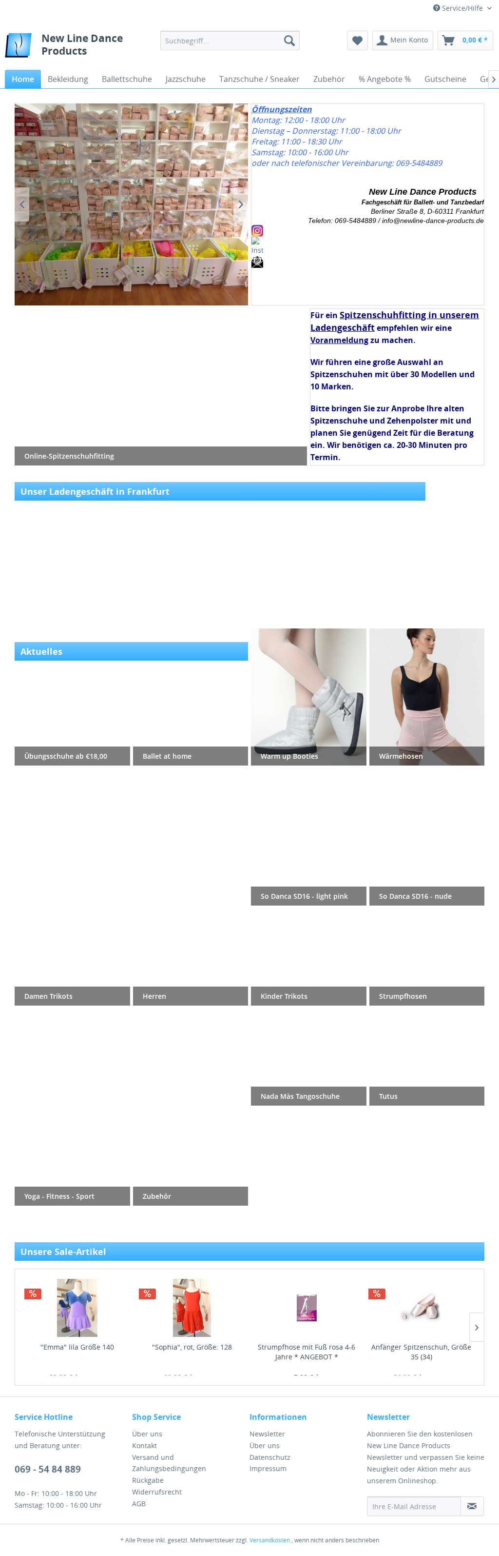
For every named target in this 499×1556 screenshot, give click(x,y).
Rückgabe (148, 1480)
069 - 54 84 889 (48, 1469)
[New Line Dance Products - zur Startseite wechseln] (18, 47)
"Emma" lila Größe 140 (77, 1347)
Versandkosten (270, 1540)
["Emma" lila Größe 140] (77, 1308)
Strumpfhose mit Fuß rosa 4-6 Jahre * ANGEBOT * (306, 1351)
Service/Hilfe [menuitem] (462, 8)
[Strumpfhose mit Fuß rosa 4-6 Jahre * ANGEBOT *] (307, 1308)
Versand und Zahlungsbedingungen (169, 1463)
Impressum (268, 1468)
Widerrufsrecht (157, 1491)
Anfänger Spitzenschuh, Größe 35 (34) (421, 1351)
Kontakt (144, 1445)
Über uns (147, 1433)
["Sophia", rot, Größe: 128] (192, 1308)
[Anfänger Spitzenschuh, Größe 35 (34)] (421, 1308)
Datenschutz (270, 1457)
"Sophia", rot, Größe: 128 (192, 1347)
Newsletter (267, 1433)
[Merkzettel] (357, 40)
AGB (139, 1503)
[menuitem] (230, 40)
